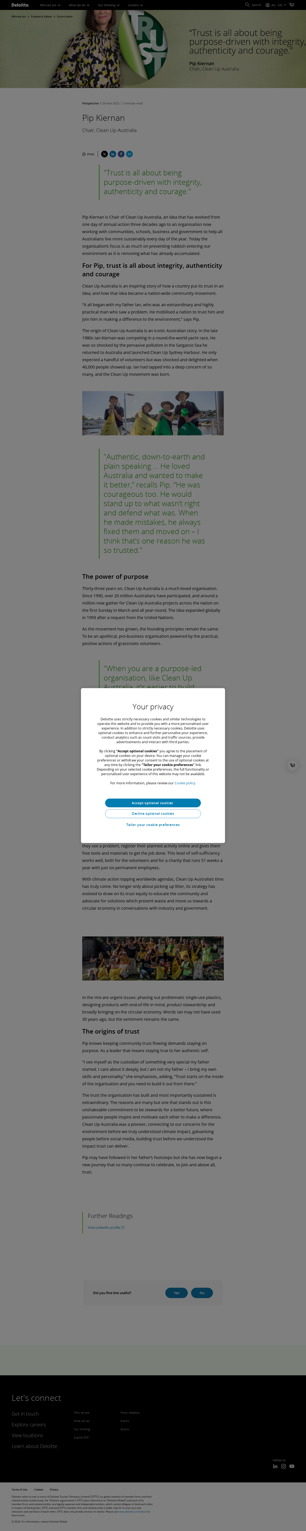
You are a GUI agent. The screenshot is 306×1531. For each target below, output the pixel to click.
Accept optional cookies (153, 802)
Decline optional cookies (153, 813)
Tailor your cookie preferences (153, 824)
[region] (153, 765)
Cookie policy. (185, 783)
